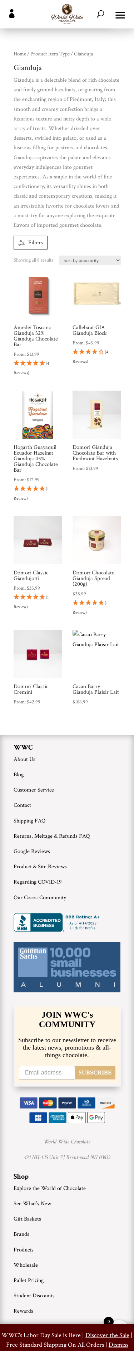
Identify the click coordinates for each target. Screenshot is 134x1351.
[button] (120, 14)
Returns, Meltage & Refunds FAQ (52, 836)
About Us (24, 759)
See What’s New (32, 1203)
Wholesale (26, 1265)
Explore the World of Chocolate (50, 1188)
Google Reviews (32, 851)
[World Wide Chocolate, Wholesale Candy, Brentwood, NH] (58, 922)
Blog (19, 774)
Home (20, 53)
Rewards (23, 1311)
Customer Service (34, 790)
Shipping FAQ (29, 821)
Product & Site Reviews (40, 866)
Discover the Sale (107, 1335)
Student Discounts (34, 1295)
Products (24, 1250)
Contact (22, 805)
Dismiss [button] (118, 1345)
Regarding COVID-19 (38, 882)
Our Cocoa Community (40, 897)
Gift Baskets (27, 1219)
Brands (21, 1234)
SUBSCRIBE (95, 1072)
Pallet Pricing (29, 1280)
